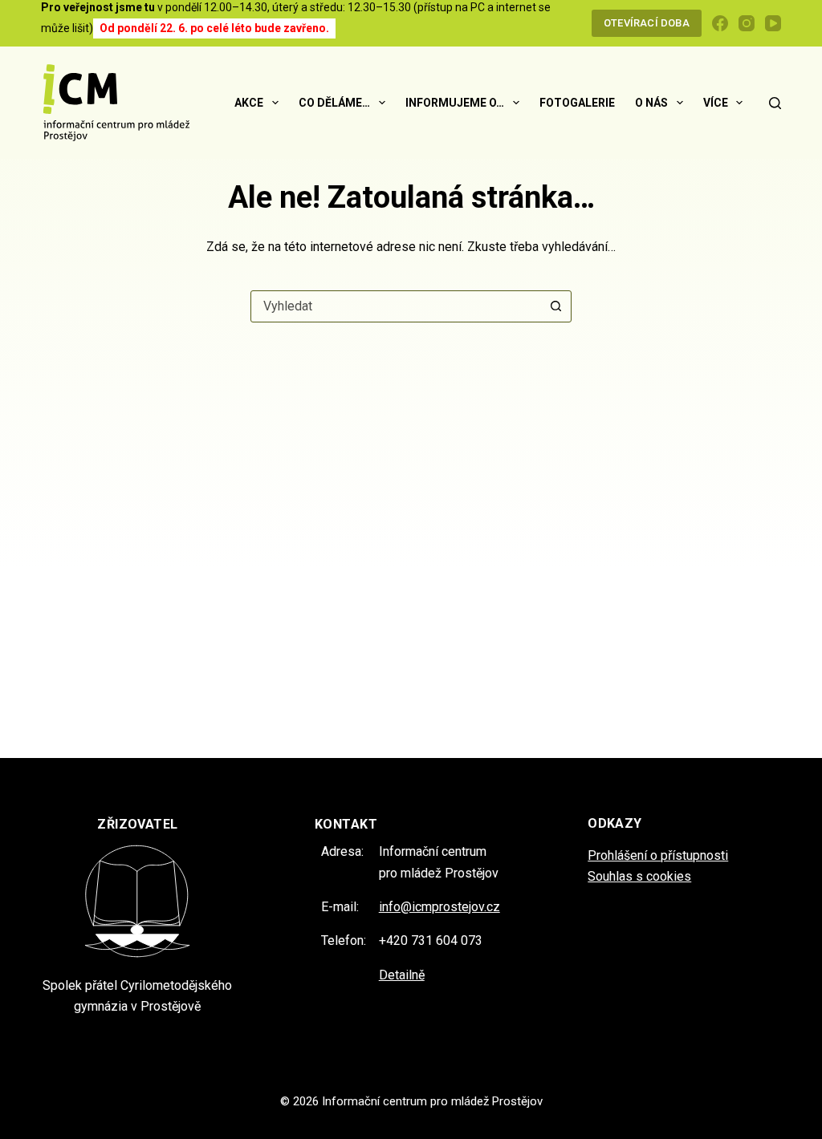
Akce (248, 102)
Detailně (402, 975)
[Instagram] (747, 23)
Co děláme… (334, 102)
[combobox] (395, 306)
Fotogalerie (577, 102)
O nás (651, 102)
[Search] (775, 103)
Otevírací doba (647, 23)
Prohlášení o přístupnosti (658, 855)
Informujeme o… (454, 102)
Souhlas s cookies (639, 876)
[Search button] (555, 306)
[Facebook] (720, 23)
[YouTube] (773, 23)
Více (715, 102)
